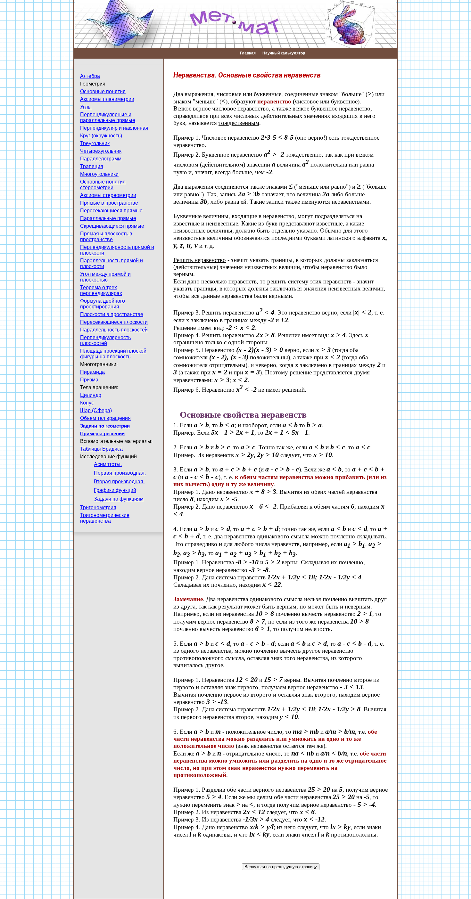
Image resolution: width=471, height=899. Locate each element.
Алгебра (90, 76)
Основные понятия (103, 91)
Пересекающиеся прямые (111, 210)
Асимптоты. (108, 464)
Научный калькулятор (283, 53)
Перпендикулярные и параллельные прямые (107, 117)
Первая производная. (120, 473)
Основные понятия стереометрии (103, 184)
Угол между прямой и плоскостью (105, 276)
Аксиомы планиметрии (107, 99)
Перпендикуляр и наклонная (114, 128)
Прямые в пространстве (109, 203)
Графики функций (115, 490)
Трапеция (91, 166)
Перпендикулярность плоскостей (105, 340)
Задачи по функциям (119, 499)
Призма (89, 379)
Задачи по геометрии (105, 426)
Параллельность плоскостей (114, 329)
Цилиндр (90, 395)
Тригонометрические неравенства (104, 518)
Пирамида (92, 372)
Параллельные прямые (108, 218)
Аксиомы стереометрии (108, 195)
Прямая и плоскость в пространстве (106, 236)
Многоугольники (99, 174)
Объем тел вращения (105, 418)
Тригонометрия (98, 507)
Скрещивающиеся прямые (112, 226)
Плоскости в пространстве (111, 314)
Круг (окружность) (101, 135)
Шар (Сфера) (96, 410)
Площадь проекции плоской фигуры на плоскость (113, 353)
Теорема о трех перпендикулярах (101, 290)
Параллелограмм (100, 158)
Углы (86, 107)
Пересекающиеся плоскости (114, 322)
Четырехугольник (100, 151)
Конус (87, 402)
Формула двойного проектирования (102, 303)
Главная (248, 53)
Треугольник (95, 143)
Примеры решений (102, 433)
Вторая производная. (119, 481)
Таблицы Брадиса (101, 449)
